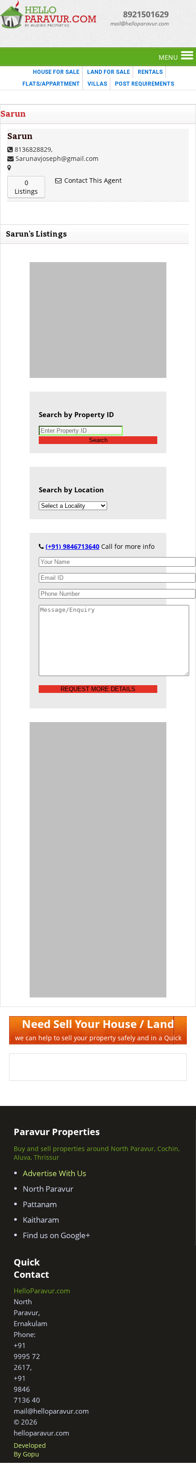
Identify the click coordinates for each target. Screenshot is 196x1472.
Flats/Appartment (51, 84)
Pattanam (40, 1204)
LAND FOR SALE (108, 72)
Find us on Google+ (56, 1235)
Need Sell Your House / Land (98, 1023)
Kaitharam (41, 1219)
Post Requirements (144, 84)
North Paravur (48, 1188)
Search (98, 440)
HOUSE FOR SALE (56, 72)
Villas (97, 84)
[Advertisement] (98, 319)
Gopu (31, 1454)
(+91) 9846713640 (72, 546)
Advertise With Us (54, 1173)
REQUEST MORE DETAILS (98, 689)
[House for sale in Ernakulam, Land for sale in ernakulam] (49, 26)
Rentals (150, 72)
